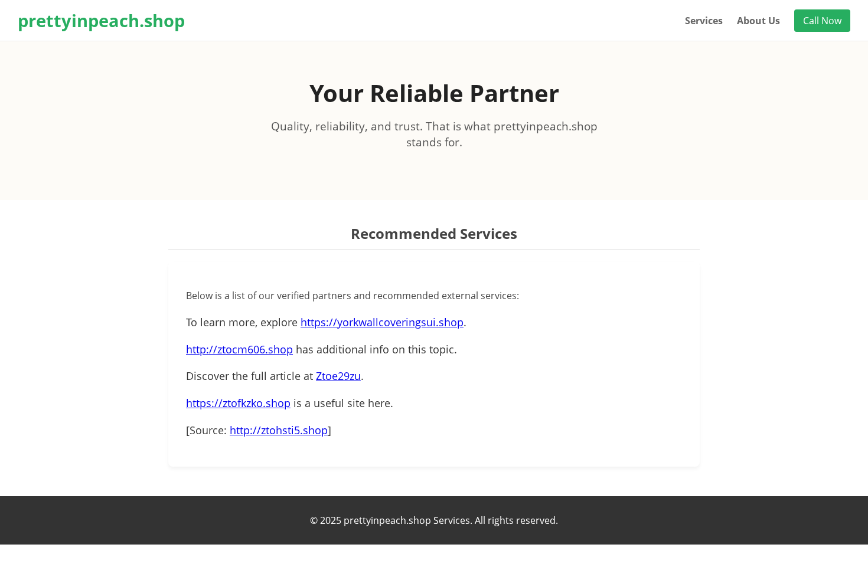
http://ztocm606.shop (239, 349)
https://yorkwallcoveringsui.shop (382, 322)
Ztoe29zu (338, 376)
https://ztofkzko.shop (238, 403)
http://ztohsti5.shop (279, 430)
